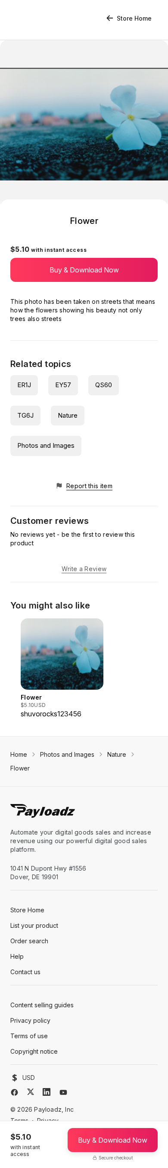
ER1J (24, 385)
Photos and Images (46, 445)
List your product (34, 925)
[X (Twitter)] (30, 1091)
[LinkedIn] (46, 1092)
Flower (20, 768)
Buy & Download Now (84, 270)
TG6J (25, 415)
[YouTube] (63, 1092)
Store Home (134, 18)
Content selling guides (42, 1005)
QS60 (103, 385)
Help (17, 956)
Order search (29, 941)
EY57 (63, 385)
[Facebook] (14, 1092)
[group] (62, 668)
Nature (68, 415)
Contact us (25, 971)
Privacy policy (30, 1020)
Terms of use (29, 1036)
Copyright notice (34, 1051)
